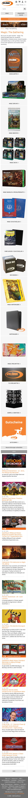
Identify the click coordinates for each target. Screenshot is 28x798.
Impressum (14, 778)
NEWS (14, 451)
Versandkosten (6, 780)
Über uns (7, 778)
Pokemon (16, 784)
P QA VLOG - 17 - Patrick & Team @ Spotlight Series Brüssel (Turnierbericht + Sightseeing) (13, 726)
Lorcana (4, 787)
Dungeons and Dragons (19, 787)
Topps (9, 787)
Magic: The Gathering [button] (21, 4)
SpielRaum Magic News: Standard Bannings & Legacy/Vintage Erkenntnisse (13, 662)
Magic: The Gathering (6, 784)
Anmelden (14, 780)
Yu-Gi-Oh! (23, 784)
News (7, 13)
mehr (14, 771)
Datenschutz (21, 780)
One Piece (4, 786)
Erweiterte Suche (21, 14)
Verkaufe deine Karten (14, 19)
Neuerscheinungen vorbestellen (14, 447)
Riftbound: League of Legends (17, 786)
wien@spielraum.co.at (9, 793)
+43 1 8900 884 (20, 793)
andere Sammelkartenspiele (14, 789)
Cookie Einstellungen (10, 782)
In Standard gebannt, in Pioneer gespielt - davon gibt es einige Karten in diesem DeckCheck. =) (13, 602)
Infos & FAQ (20, 782)
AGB (20, 778)
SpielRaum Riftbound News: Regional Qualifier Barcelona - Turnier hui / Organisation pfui (12, 534)
